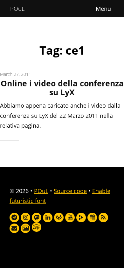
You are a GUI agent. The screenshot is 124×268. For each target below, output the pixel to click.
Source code (70, 191)
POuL (17, 8)
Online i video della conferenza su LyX (62, 87)
